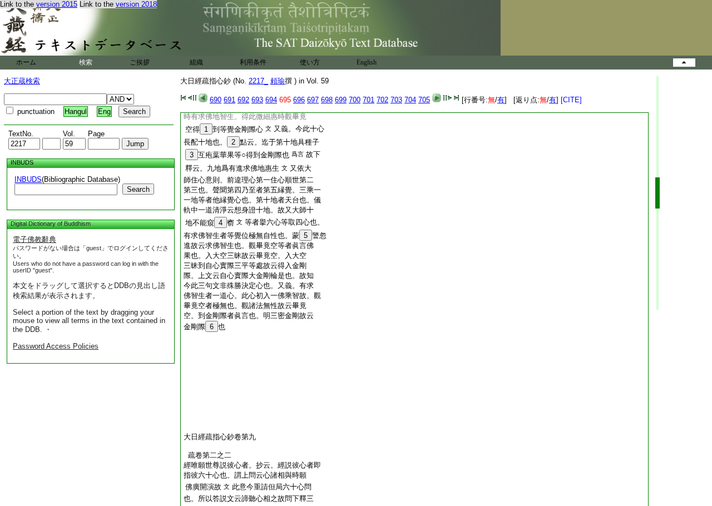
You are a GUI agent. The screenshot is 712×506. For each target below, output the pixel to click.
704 (410, 100)
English (367, 62)
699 (341, 100)
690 (215, 100)
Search (138, 189)
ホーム (26, 62)
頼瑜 (277, 81)
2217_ (258, 81)
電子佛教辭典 (34, 239)
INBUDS (28, 179)
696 (299, 100)
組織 (196, 62)
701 (368, 100)
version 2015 (56, 4)
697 (313, 100)
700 (354, 100)
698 (327, 100)
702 (382, 100)
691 (229, 100)
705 (424, 100)
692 (243, 100)
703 (396, 100)
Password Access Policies (55, 346)
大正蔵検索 (22, 81)
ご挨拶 (140, 62)
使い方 (310, 62)
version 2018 (136, 4)
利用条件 (253, 62)
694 (271, 100)
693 (257, 100)
